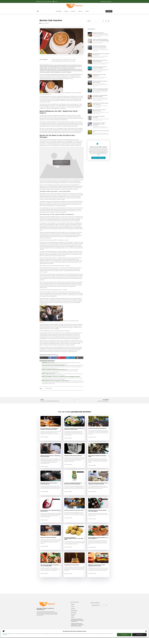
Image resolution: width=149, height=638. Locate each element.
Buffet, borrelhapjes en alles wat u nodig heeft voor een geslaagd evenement (61, 376)
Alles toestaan (124, 634)
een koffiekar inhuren (68, 78)
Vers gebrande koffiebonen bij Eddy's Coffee (97, 456)
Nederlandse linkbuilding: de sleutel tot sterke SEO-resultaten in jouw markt (77, 620)
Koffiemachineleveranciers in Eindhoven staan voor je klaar (50, 456)
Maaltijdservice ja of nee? (48, 362)
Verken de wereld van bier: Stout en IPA (73, 510)
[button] (146, 631)
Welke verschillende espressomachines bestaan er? (54, 369)
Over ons (80, 11)
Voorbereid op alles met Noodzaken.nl (97, 428)
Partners (66, 11)
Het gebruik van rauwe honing (71, 564)
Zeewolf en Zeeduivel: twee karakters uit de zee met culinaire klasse (74, 429)
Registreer (73, 614)
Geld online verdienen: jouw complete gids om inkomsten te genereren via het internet (77, 624)
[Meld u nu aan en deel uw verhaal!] (98, 143)
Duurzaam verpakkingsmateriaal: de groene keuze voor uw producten (73, 483)
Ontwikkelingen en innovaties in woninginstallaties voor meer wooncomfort (99, 124)
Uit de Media (73, 612)
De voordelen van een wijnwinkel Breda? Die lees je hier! (50, 511)
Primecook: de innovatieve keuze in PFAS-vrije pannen (49, 483)
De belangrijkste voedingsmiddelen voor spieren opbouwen (98, 538)
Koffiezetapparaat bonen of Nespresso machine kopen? (55, 380)
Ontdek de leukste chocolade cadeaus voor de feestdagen (97, 511)
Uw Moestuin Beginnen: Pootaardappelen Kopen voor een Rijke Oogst (73, 538)
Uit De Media (58, 11)
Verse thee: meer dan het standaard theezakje (53, 365)
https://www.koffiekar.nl (75, 145)
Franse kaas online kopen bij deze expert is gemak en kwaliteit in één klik (98, 483)
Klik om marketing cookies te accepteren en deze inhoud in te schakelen (61, 162)
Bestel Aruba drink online (48, 373)
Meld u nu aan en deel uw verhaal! (98, 147)
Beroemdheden (74, 610)
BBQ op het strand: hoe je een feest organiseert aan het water (96, 565)
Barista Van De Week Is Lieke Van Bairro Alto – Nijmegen (63, 60)
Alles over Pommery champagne (48, 537)
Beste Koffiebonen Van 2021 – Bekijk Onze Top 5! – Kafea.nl (64, 59)
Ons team (73, 11)
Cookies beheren (139, 634)
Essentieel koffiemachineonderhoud (73, 455)
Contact (87, 11)
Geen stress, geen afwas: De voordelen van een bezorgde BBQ (49, 565)
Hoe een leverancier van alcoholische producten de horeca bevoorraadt (49, 429)
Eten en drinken (45, 23)
